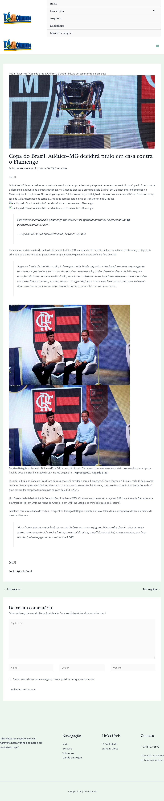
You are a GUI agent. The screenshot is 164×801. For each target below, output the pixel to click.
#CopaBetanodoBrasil (92, 220)
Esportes (40, 168)
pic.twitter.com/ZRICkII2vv (33, 225)
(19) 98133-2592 (150, 746)
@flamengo (55, 220)
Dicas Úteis (57, 11)
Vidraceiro (68, 753)
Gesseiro (67, 748)
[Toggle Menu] (153, 10)
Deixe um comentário (21, 168)
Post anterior (12, 589)
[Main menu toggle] (157, 45)
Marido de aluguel (61, 33)
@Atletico (40, 220)
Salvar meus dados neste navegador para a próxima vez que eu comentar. (54, 679)
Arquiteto (56, 18)
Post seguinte (151, 589)
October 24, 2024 (75, 234)
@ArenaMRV (117, 220)
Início (53, 3)
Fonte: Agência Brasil (20, 571)
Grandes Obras (110, 748)
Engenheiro (57, 25)
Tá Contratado (109, 744)
